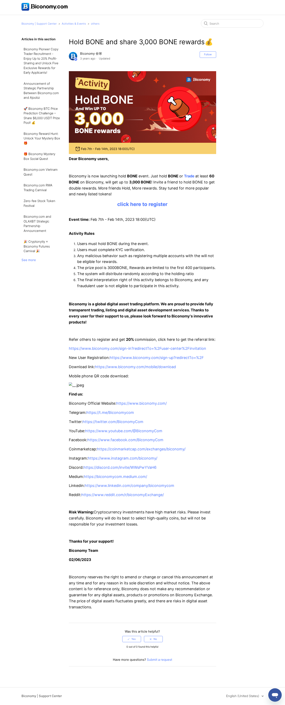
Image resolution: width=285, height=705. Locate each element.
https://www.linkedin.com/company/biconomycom (129, 485)
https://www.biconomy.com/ (141, 403)
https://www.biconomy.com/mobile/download (135, 367)
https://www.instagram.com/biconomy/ (122, 458)
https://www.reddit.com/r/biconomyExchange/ (122, 495)
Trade (189, 176)
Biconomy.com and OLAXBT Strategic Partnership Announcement (37, 224)
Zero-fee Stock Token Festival (39, 203)
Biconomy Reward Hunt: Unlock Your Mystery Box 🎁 (42, 138)
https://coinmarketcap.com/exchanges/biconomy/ (141, 449)
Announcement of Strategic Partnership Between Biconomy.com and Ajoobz (41, 91)
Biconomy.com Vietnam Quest (41, 172)
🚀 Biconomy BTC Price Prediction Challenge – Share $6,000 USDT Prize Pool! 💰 (42, 116)
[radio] (131, 639)
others (95, 23)
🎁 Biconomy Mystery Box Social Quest (39, 156)
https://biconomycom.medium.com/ (115, 476)
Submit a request (159, 660)
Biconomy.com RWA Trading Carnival (38, 187)
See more (28, 260)
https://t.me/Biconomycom (110, 412)
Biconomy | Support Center (39, 23)
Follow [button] (208, 54)
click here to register (142, 204)
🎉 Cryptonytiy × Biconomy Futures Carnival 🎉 (37, 246)
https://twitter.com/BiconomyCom (113, 421)
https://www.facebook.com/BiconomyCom (125, 440)
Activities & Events (74, 23)
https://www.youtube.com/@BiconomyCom (123, 431)
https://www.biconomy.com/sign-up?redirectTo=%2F (157, 357)
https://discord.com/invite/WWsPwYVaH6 (119, 467)
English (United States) (243, 696)
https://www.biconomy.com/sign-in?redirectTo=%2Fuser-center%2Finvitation (137, 348)
